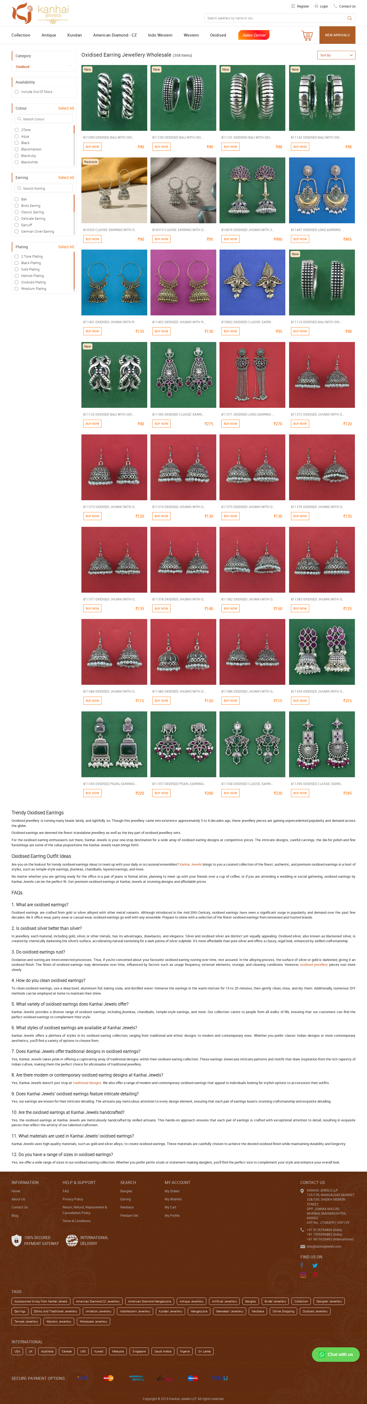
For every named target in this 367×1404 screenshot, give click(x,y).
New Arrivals (337, 35)
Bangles (126, 1191)
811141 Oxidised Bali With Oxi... (246, 137)
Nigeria (185, 1351)
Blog (15, 1215)
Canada (67, 1351)
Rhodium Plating (33, 288)
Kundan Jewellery (170, 1311)
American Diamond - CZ (115, 35)
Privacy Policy (73, 1199)
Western (191, 35)
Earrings (20, 1311)
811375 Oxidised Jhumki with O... (248, 507)
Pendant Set (129, 1215)
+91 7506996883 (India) (324, 1234)
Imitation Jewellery (98, 1311)
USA (17, 1351)
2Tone (26, 129)
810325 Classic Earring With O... (109, 230)
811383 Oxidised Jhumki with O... (317, 599)
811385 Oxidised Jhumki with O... (179, 691)
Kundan (74, 35)
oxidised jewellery (314, 964)
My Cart (170, 1207)
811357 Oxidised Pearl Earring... (179, 784)
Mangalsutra (199, 1311)
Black (25, 142)
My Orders (172, 1191)
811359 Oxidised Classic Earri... (317, 784)
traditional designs (87, 1082)
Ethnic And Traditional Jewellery (55, 1311)
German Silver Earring (37, 231)
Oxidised (218, 35)
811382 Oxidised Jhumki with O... (248, 599)
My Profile (172, 1215)
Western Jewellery (58, 1321)
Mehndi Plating (32, 275)
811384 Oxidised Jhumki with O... (109, 691)
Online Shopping (283, 1311)
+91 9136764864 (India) (324, 1229)
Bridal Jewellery (275, 1301)
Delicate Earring (33, 218)
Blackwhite (29, 162)
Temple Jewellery (26, 1321)
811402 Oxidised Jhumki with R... (179, 322)
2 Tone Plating (32, 256)
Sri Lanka (204, 1351)
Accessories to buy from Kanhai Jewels (41, 1301)
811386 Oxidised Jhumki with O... (248, 691)
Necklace (127, 1207)
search (128, 1182)
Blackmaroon (31, 149)
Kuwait (98, 1351)
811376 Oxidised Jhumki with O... (317, 507)
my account (177, 1182)
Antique (49, 35)
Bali (24, 199)
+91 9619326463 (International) (330, 1239)
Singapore (139, 1351)
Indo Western (160, 35)
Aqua (25, 136)
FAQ (66, 1191)
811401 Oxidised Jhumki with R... (110, 322)
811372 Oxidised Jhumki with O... (317, 414)
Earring (125, 1199)
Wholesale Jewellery (93, 1321)
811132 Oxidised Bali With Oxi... (108, 414)
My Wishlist (173, 1199)
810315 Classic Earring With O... (179, 230)
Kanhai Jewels (190, 864)
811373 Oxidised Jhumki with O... (109, 507)
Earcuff (26, 224)
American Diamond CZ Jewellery (98, 1301)
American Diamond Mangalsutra (149, 1301)
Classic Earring (32, 212)
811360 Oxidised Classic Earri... (178, 414)
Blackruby (28, 155)
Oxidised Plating (33, 282)
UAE (83, 1351)
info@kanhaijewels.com (324, 1246)
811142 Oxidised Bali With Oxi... (316, 137)
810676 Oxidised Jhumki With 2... (248, 230)
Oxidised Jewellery (315, 1311)
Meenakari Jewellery (229, 1311)
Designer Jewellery (329, 1301)
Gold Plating (30, 269)
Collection (21, 35)
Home (16, 1191)
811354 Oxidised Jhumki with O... (317, 691)
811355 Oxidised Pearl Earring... (110, 784)
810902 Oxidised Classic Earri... (247, 322)
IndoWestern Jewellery (135, 1311)
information (25, 1182)
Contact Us (20, 1207)
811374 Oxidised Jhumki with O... (179, 507)
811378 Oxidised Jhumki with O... (179, 599)
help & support (79, 1182)
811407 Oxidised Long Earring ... (317, 230)
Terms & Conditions (77, 1221)
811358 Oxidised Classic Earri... (247, 784)
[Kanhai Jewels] (42, 12)
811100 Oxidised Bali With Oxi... (177, 137)
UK (31, 1351)
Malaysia (118, 1351)
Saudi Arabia (162, 1351)
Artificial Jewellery (224, 1301)
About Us (18, 1199)
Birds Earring (30, 205)
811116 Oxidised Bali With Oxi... (316, 322)
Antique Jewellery (191, 1301)
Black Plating (31, 262)
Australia (47, 1351)
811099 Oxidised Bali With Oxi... (108, 137)
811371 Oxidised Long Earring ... (247, 414)
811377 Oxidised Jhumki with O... (109, 599)
